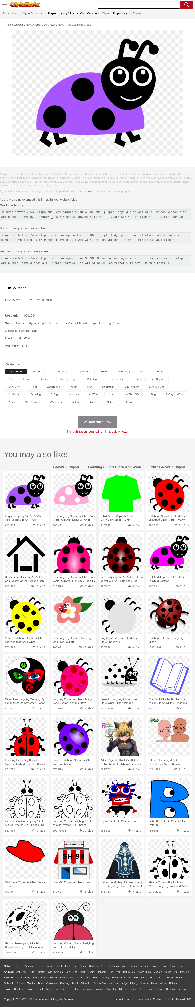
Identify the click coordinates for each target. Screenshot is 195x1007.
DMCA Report (16, 288)
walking (105, 977)
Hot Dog (181, 989)
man (89, 386)
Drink (48, 989)
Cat (50, 972)
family (44, 977)
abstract (74, 394)
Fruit (69, 989)
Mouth (153, 977)
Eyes (95, 977)
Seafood (99, 989)
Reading (64, 983)
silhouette (15, 386)
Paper (154, 983)
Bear (24, 972)
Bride (35, 977)
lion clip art (156, 386)
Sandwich (87, 989)
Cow (68, 972)
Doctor (80, 977)
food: (8, 988)
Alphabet (173, 983)
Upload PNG (183, 999)
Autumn (29, 966)
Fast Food (59, 989)
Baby (27, 977)
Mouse (167, 972)
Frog (118, 972)
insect (73, 386)
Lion (148, 972)
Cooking (170, 989)
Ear (88, 977)
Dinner (133, 989)
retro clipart (40, 371)
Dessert (39, 989)
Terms (129, 999)
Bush (164, 966)
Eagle (91, 972)
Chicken (58, 972)
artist (12, 401)
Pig (175, 972)
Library (133, 983)
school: (9, 983)
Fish (111, 972)
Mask (19, 977)
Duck (82, 972)
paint (34, 386)
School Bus (100, 983)
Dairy (29, 989)
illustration (108, 386)
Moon (124, 966)
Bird (32, 972)
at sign (55, 394)
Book (41, 983)
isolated (45, 379)
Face (161, 977)
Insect (140, 972)
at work (93, 394)
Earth (68, 966)
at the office (133, 394)
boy (136, 977)
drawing (36, 394)
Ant (18, 972)
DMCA (169, 999)
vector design (68, 379)
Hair (123, 977)
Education (86, 983)
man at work (32, 401)
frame (27, 379)
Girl (129, 977)
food (104, 371)
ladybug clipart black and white (115, 467)
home (115, 977)
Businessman (67, 977)
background (16, 371)
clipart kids (84, 371)
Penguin (184, 972)
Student (21, 983)
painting (92, 379)
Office (163, 983)
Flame (83, 966)
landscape (53, 386)
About (119, 999)
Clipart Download (32, 13)
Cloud (173, 966)
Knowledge (122, 983)
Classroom (52, 983)
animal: (9, 971)
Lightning (114, 966)
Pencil (75, 983)
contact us (91, 191)
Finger (170, 977)
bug (153, 394)
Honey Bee (129, 972)
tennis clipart (164, 371)
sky (11, 379)
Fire (75, 966)
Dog (75, 972)
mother (54, 977)
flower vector (115, 379)
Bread (160, 989)
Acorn (19, 966)
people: (9, 977)
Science (144, 983)
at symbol (15, 394)
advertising (123, 371)
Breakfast (19, 989)
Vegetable (111, 989)
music (111, 394)
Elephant (101, 972)
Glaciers (93, 966)
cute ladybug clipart (168, 467)
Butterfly (41, 972)
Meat (76, 989)
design (129, 401)
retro (93, 401)
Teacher (31, 983)
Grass (103, 966)
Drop (181, 966)
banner (62, 371)
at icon (76, 401)
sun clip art (157, 379)
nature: (8, 966)
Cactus (49, 966)
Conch (59, 966)
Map (111, 983)
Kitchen (123, 989)
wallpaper (56, 401)
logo (143, 371)
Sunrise (134, 966)
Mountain (145, 966)
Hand (179, 977)
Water (156, 966)
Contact (157, 999)
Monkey (157, 972)
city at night (132, 386)
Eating (151, 989)
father (144, 977)
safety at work (174, 394)
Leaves (39, 966)
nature (111, 401)
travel (137, 379)
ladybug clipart (66, 467)
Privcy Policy (143, 999)
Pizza (142, 989)
